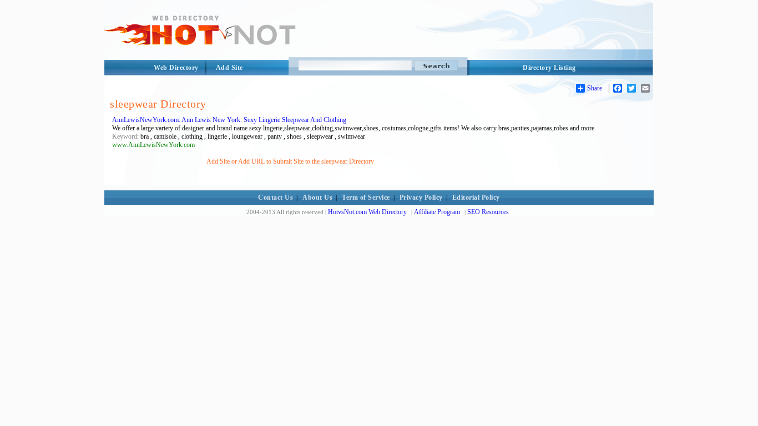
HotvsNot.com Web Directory (367, 212)
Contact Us (275, 197)
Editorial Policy (476, 197)
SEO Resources (488, 212)
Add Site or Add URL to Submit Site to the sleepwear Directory (290, 161)
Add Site (229, 68)
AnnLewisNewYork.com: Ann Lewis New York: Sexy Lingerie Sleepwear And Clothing (229, 120)
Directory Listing (549, 68)
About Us (317, 197)
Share (594, 88)
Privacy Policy (421, 197)
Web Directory (176, 68)
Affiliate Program (437, 212)
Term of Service (366, 197)
